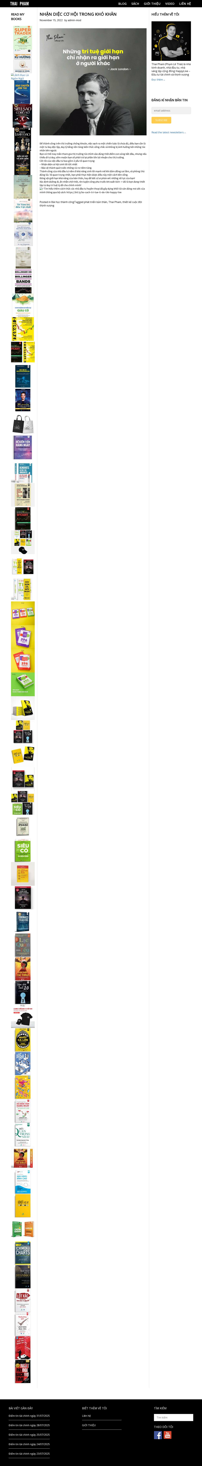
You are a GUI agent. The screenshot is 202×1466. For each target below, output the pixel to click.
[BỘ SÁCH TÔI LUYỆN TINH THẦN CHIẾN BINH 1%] (23, 542)
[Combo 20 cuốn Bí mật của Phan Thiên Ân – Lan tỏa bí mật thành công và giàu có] (23, 708)
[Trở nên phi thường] (23, 187)
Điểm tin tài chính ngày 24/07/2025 (29, 1444)
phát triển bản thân (95, 202)
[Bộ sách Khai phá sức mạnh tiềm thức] (23, 779)
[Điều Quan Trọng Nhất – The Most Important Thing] (23, 1134)
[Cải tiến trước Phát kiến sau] (23, 471)
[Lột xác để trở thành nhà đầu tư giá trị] (23, 1300)
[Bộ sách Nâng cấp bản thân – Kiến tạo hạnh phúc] (23, 566)
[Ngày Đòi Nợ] (23, 1371)
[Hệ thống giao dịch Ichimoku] (23, 1253)
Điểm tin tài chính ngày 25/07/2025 (29, 1434)
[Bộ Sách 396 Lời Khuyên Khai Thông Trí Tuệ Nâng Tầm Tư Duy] (23, 613)
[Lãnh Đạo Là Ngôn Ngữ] (23, 76)
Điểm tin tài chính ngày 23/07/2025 (29, 1453)
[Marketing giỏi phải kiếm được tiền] (23, 1324)
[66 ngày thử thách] (23, 1205)
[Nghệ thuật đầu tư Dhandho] (23, 1276)
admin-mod (74, 20)
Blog (122, 4)
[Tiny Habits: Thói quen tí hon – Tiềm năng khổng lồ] (23, 589)
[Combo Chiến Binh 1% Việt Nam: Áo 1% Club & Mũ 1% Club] (23, 1016)
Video (170, 4)
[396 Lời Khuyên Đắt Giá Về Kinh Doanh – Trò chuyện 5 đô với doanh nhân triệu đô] (23, 661)
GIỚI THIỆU (152, 4)
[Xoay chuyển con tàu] (23, 92)
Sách (135, 4)
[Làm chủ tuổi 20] (23, 992)
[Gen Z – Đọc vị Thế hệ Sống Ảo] (23, 1087)
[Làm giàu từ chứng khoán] (23, 1229)
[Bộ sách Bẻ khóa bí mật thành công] (23, 803)
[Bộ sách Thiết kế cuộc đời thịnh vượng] (23, 732)
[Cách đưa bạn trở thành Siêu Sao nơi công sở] (23, 116)
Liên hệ (185, 4)
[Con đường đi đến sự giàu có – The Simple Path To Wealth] (23, 305)
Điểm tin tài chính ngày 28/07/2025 (29, 1425)
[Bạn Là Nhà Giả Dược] (23, 258)
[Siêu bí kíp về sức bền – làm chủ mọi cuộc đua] (23, 163)
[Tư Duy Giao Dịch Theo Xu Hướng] (23, 61)
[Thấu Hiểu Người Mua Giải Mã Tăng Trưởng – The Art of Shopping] (23, 1063)
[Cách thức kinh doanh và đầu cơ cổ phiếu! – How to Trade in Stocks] (23, 495)
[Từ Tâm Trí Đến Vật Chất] (23, 210)
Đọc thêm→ (158, 79)
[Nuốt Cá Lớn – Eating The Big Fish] (23, 1040)
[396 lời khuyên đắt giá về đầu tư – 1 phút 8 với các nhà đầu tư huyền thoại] (23, 637)
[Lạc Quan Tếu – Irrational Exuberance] (23, 945)
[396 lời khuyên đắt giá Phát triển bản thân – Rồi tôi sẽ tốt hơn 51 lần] (23, 684)
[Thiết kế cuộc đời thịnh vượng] (23, 897)
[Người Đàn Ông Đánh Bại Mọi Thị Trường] (23, 1348)
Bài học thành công (62, 202)
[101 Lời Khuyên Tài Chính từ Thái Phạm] (23, 400)
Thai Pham (114, 202)
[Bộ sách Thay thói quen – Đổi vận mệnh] (23, 755)
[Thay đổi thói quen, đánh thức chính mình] (23, 234)
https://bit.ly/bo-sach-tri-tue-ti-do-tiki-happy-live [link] (94, 192)
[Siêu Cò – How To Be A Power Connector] (23, 850)
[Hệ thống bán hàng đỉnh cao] (23, 1182)
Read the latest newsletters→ (169, 132)
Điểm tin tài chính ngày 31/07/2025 (29, 1416)
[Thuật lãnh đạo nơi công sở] (23, 139)
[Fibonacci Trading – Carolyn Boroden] (23, 921)
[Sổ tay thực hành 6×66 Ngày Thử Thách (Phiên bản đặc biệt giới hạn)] (23, 968)
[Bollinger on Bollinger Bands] (23, 281)
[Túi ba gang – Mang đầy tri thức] (23, 424)
